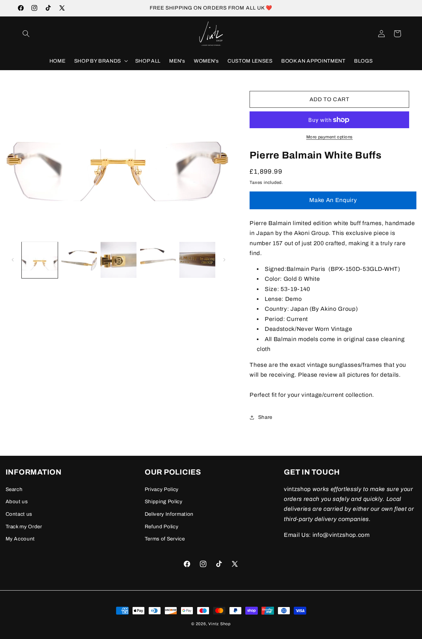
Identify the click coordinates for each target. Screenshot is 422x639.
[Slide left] (13, 260)
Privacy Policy (162, 489)
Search (14, 489)
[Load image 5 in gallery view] (197, 260)
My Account (20, 538)
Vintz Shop (219, 624)
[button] (26, 34)
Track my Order (24, 526)
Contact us (19, 514)
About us (17, 501)
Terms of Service (165, 538)
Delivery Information (169, 514)
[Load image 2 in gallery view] (79, 260)
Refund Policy (162, 526)
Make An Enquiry (333, 200)
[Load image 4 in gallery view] (158, 260)
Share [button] (265, 417)
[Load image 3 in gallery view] (118, 260)
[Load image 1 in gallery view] (40, 260)
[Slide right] (224, 260)
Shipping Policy (164, 501)
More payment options (329, 137)
